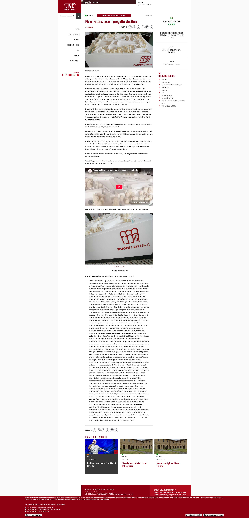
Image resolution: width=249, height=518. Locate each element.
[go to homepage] (69, 6)
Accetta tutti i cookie (193, 515)
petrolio (164, 90)
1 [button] (115, 268)
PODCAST (76, 40)
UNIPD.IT (76, 55)
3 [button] (119, 268)
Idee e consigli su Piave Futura (167, 464)
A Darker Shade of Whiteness (172, 85)
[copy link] (130, 27)
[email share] (151, 27)
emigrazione (166, 82)
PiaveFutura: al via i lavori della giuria (134, 464)
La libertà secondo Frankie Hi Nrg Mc (101, 464)
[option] (119, 239)
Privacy (103, 489)
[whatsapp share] (134, 27)
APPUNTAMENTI (74, 61)
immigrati (165, 79)
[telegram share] (138, 27)
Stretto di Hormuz (168, 98)
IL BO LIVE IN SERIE (73, 34)
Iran (163, 93)
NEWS (77, 29)
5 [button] (122, 268)
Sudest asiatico (167, 95)
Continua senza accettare (213, 515)
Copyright (96, 489)
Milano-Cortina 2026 (169, 106)
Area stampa (110, 489)
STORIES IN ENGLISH (73, 45)
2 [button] (117, 268)
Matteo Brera (166, 87)
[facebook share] (143, 27)
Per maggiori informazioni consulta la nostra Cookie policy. (45, 504)
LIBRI (77, 50)
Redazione (90, 27)
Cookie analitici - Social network (38, 511)
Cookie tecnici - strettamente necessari (40, 508)
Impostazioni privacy (124, 494)
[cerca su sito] (78, 16)
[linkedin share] (147, 27)
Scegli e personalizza (33, 515)
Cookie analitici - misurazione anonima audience (43, 509)
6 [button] (124, 268)
